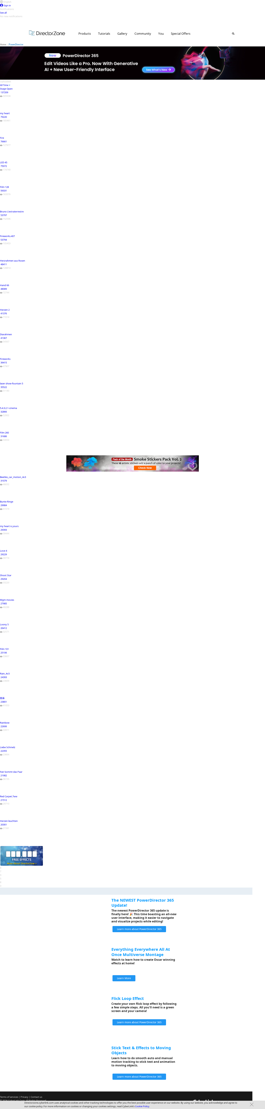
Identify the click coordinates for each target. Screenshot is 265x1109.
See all (3, 12)
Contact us (36, 1097)
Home (3, 44)
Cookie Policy (142, 1106)
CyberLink (13, 1100)
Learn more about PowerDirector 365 (139, 929)
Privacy (24, 1097)
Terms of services (9, 1097)
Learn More (124, 978)
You (161, 33)
